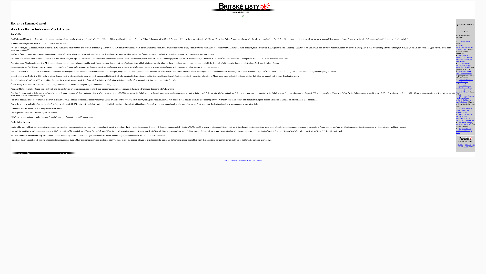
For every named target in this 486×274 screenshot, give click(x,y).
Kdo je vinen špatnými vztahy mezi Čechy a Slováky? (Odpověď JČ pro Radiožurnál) (465, 99)
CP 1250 (466, 146)
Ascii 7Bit (460, 145)
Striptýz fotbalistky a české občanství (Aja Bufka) (464, 131)
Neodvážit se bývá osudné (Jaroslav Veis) (464, 87)
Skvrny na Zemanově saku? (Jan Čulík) (464, 81)
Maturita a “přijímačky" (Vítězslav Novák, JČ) (465, 123)
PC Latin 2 (468, 145)
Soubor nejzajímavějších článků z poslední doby (464, 47)
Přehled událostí (464, 41)
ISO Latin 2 (242, 160)
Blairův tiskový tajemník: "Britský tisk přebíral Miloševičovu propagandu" (464, 58)
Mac (471, 146)
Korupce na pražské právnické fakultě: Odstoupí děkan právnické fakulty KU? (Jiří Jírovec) (465, 117)
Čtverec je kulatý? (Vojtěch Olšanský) (463, 91)
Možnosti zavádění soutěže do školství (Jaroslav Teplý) (464, 110)
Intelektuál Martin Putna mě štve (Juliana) (464, 73)
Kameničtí (465, 147)
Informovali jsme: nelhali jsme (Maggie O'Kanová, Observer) (463, 65)
